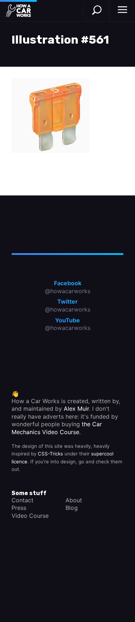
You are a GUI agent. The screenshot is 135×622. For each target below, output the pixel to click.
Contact (22, 500)
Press (19, 507)
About (74, 500)
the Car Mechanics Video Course (57, 428)
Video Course (30, 515)
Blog (72, 507)
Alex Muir (76, 408)
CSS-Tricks (50, 453)
